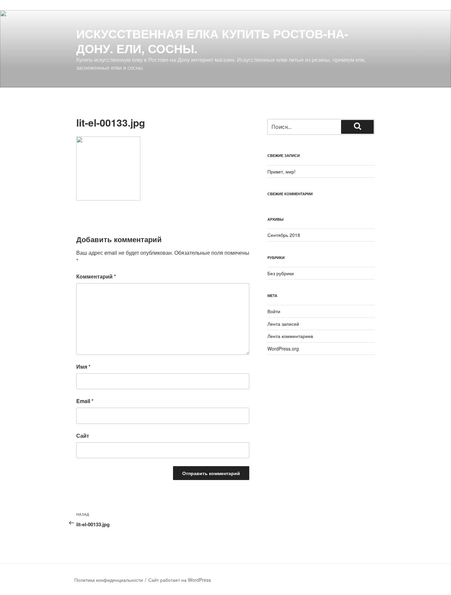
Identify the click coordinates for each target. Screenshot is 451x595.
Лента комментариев (290, 336)
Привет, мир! (281, 171)
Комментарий (96, 276)
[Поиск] (357, 127)
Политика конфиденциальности (108, 579)
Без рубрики (280, 273)
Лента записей (283, 323)
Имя (83, 366)
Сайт (82, 435)
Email (84, 401)
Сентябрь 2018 (283, 235)
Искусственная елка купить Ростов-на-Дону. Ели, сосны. (212, 41)
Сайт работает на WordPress (179, 579)
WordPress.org (283, 348)
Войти (273, 311)
